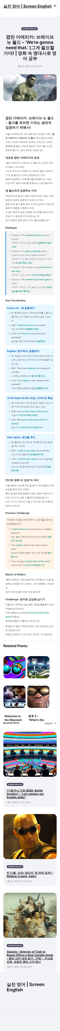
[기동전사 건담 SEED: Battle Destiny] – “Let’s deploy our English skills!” (25, 794)
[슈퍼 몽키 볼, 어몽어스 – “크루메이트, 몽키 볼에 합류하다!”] (14, 664)
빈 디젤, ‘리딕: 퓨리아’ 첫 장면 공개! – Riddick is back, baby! (30, 874)
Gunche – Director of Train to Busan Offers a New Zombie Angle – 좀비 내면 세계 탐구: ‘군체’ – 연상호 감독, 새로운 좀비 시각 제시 (30, 957)
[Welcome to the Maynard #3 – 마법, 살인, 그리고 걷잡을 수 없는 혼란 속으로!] (14, 693)
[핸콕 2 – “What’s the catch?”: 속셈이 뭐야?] (38, 693)
